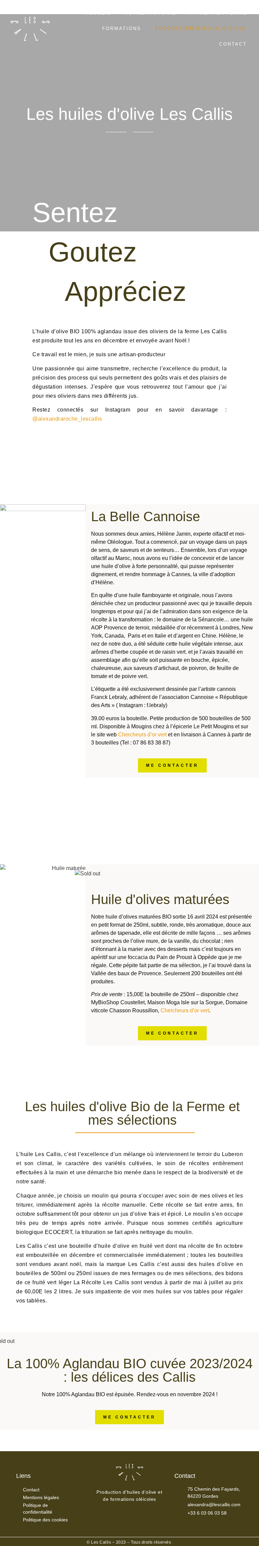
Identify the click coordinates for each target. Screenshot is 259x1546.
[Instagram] (124, 1519)
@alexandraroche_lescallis (67, 419)
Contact (233, 44)
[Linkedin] (135, 1519)
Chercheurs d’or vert (142, 734)
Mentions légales (41, 1497)
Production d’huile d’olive (201, 28)
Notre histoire (150, 13)
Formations (121, 28)
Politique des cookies (45, 1519)
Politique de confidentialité (37, 1508)
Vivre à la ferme (218, 13)
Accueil (98, 13)
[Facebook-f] (114, 1519)
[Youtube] (145, 1519)
